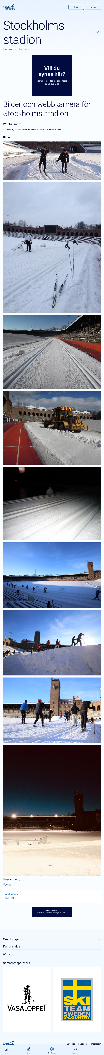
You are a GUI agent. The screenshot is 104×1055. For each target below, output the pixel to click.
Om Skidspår (12, 939)
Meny (93, 7)
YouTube (71, 1044)
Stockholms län (10, 49)
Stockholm (24, 49)
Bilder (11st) (10, 898)
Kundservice (11, 946)
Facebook (83, 1044)
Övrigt (7, 954)
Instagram (96, 1044)
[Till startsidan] (9, 7)
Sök (76, 7)
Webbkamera (11, 894)
